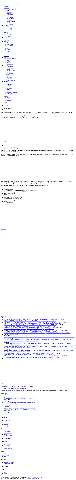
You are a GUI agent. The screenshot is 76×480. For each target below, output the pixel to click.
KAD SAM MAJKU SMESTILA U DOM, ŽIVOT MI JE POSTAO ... (20, 398)
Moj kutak (6, 74)
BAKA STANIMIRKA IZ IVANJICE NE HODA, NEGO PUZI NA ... (20, 409)
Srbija (5, 454)
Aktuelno (6, 81)
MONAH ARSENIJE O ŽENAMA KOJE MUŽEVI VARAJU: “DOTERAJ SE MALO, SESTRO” (28, 354)
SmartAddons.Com (37, 477)
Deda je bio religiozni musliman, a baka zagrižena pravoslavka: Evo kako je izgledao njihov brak (29, 329)
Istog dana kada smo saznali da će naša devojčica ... (13, 388)
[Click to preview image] (6, 148)
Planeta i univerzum (12, 92)
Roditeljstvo (10, 64)
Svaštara (6, 90)
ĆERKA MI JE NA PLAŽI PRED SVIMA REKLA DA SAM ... (18, 404)
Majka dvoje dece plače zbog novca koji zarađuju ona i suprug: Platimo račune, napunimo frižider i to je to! (31, 357)
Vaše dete (6, 57)
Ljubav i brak (10, 66)
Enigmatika (9, 100)
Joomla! (3, 478)
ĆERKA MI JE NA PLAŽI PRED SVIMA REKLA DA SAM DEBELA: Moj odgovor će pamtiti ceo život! (30, 321)
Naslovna (6, 56)
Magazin (6, 65)
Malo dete (9, 61)
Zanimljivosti (10, 93)
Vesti (8, 82)
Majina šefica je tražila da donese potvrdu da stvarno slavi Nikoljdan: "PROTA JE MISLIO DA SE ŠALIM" (31, 331)
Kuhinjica (9, 69)
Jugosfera (9, 88)
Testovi (8, 99)
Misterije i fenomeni (9, 463)
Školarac (9, 62)
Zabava (6, 96)
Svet (8, 89)
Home (5, 102)
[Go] (17, 4)
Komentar (9, 84)
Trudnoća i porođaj (11, 58)
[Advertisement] (38, 129)
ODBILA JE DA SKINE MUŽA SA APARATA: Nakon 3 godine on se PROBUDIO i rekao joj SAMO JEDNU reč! (32, 323)
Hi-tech (8, 72)
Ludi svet (6, 466)
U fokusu (9, 85)
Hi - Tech (6, 437)
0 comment (3, 141)
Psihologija (9, 76)
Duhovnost (9, 77)
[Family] (3, 1)
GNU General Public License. (32, 478)
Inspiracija (9, 78)
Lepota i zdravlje (11, 68)
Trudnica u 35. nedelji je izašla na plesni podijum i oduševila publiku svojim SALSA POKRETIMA (29, 326)
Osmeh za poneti (11, 80)
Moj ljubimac (10, 73)
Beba (8, 60)
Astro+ (8, 97)
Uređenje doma (11, 70)
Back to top (3, 414)
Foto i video (10, 94)
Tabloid (5, 86)
